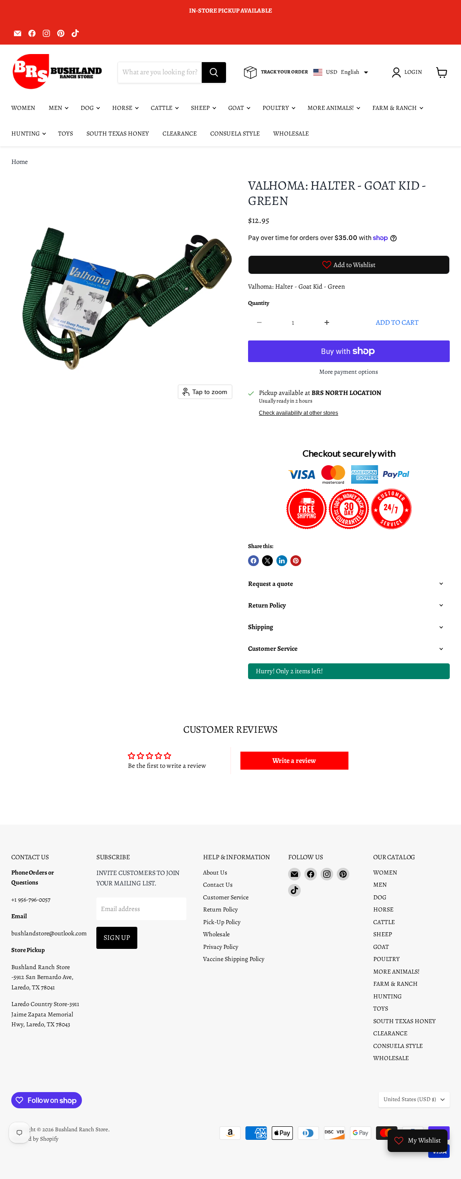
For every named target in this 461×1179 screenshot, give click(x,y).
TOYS (65, 133)
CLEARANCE (180, 133)
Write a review (294, 761)
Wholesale (216, 934)
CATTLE (162, 108)
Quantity (258, 303)
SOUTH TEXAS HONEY (117, 133)
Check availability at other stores (298, 413)
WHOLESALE (291, 133)
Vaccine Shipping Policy (233, 959)
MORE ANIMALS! (331, 108)
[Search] (214, 72)
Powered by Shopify (35, 1139)
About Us (215, 872)
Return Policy (220, 909)
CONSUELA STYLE (235, 133)
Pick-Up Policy (221, 922)
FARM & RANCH (395, 108)
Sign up (117, 937)
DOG (88, 108)
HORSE (123, 108)
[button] (408, 72)
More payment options (348, 372)
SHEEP (201, 108)
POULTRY (276, 108)
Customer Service (226, 897)
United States (410, 1099)
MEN (56, 108)
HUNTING (26, 133)
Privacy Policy (220, 947)
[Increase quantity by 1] (327, 322)
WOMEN (23, 108)
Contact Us (218, 884)
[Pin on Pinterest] (295, 560)
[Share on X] (267, 560)
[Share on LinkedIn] (281, 560)
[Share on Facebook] (253, 560)
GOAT (236, 108)
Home (19, 162)
